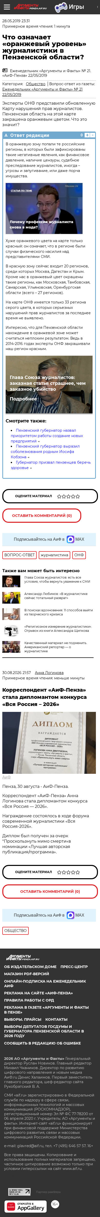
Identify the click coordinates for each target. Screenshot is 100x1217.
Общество (35, 84)
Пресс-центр (74, 966)
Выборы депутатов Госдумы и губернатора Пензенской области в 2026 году (44, 1031)
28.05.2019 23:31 (16, 21)
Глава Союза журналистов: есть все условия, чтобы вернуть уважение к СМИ (57, 579)
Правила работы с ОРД (29, 1000)
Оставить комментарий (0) (42, 515)
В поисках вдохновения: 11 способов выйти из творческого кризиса (58, 612)
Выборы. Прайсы (22, 1019)
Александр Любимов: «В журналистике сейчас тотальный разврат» (55, 596)
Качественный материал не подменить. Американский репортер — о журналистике (55, 647)
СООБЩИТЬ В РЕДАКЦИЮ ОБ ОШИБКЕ (42, 1043)
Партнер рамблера (48, 1191)
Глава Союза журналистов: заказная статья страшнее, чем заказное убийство (48, 383)
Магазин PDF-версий (26, 974)
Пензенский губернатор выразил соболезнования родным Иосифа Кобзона (45, 451)
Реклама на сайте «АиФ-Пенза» (38, 993)
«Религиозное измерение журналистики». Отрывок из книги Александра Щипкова (58, 629)
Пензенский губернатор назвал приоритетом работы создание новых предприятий (47, 435)
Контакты (56, 1019)
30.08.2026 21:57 (16, 672)
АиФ (6, 777)
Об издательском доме (30, 966)
